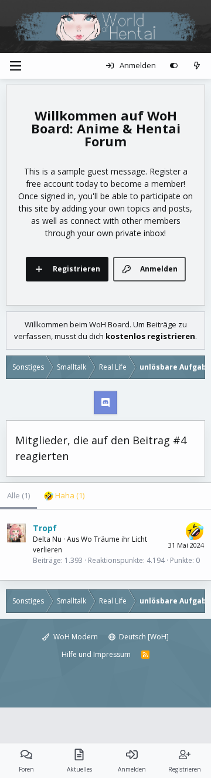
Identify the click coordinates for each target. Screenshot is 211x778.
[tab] (64, 496)
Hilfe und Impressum (96, 654)
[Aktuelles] (197, 66)
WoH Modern (75, 637)
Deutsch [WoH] (143, 637)
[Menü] (15, 66)
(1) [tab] (18, 495)
